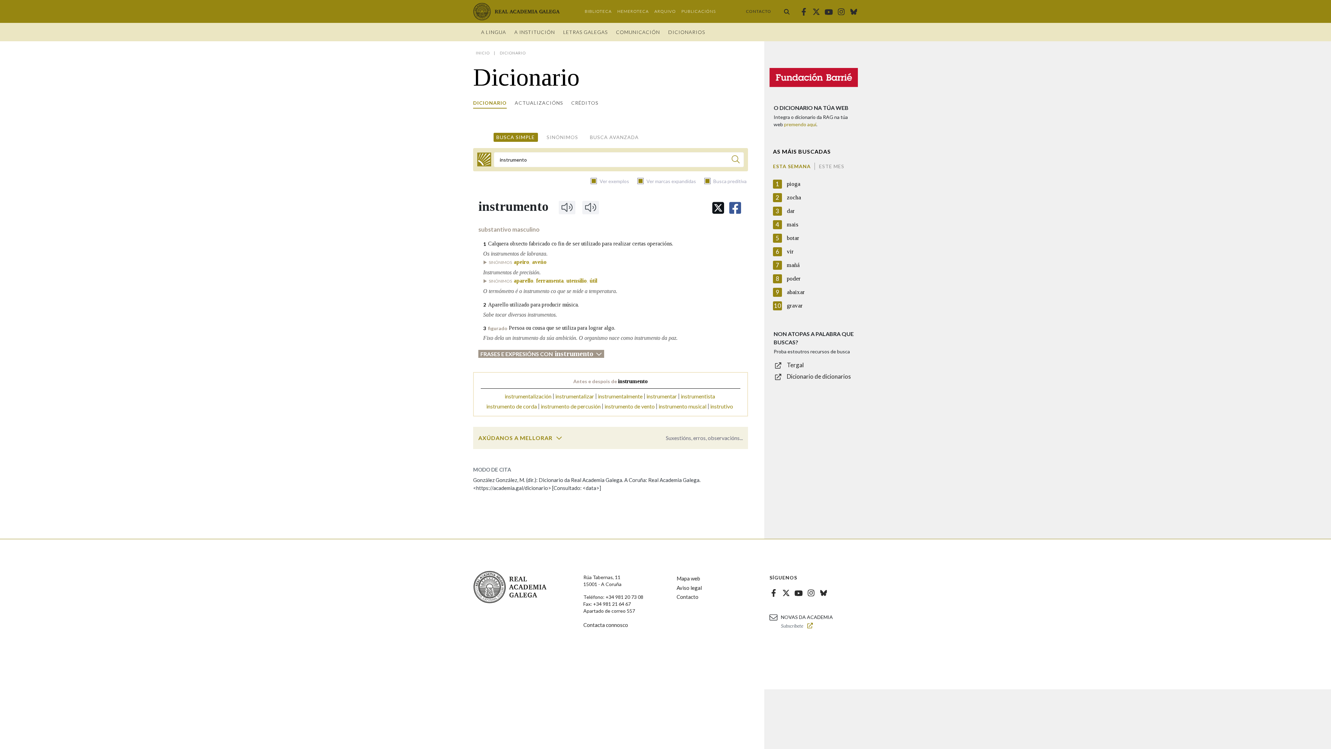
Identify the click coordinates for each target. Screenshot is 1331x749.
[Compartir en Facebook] (735, 208)
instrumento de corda (511, 406)
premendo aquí (800, 124)
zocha (794, 197)
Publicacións (698, 11)
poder (794, 278)
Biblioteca (598, 11)
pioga (793, 184)
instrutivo (721, 406)
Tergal (795, 365)
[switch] (559, 438)
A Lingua (493, 32)
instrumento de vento (629, 406)
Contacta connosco (605, 625)
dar (791, 211)
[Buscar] (787, 11)
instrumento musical (682, 406)
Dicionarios (686, 32)
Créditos (585, 103)
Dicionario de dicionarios (819, 376)
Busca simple (515, 137)
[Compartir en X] (718, 208)
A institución (534, 32)
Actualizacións (539, 103)
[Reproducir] (567, 207)
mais (792, 224)
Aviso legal (689, 588)
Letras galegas (585, 32)
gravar (795, 305)
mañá (793, 265)
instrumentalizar (574, 396)
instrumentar (661, 396)
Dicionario (490, 103)
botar (793, 238)
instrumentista (698, 396)
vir (790, 251)
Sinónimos (562, 137)
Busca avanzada (614, 137)
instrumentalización (528, 396)
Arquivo (665, 11)
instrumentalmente (620, 396)
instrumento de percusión (571, 406)
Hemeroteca (633, 11)
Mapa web (688, 578)
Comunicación (638, 32)
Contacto (758, 11)
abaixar (796, 292)
